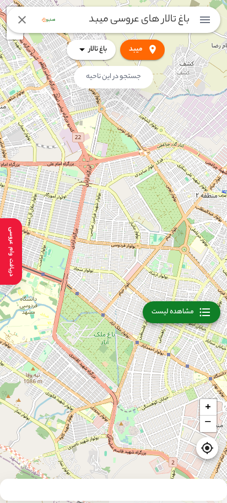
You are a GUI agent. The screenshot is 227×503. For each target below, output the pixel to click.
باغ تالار (98, 49)
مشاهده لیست (173, 312)
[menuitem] (205, 20)
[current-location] (207, 448)
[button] (208, 407)
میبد (136, 49)
